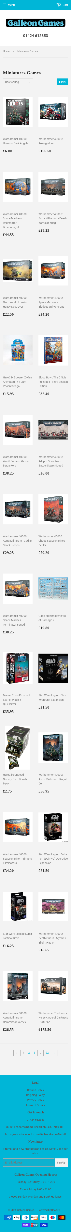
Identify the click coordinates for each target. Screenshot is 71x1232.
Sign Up (61, 1162)
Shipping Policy (35, 1095)
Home (6, 51)
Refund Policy (35, 1090)
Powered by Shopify (49, 1210)
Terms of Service (36, 1105)
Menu (11, 4)
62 (47, 1052)
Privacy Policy (35, 1100)
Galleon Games (25, 1210)
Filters (62, 81)
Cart (65, 4)
